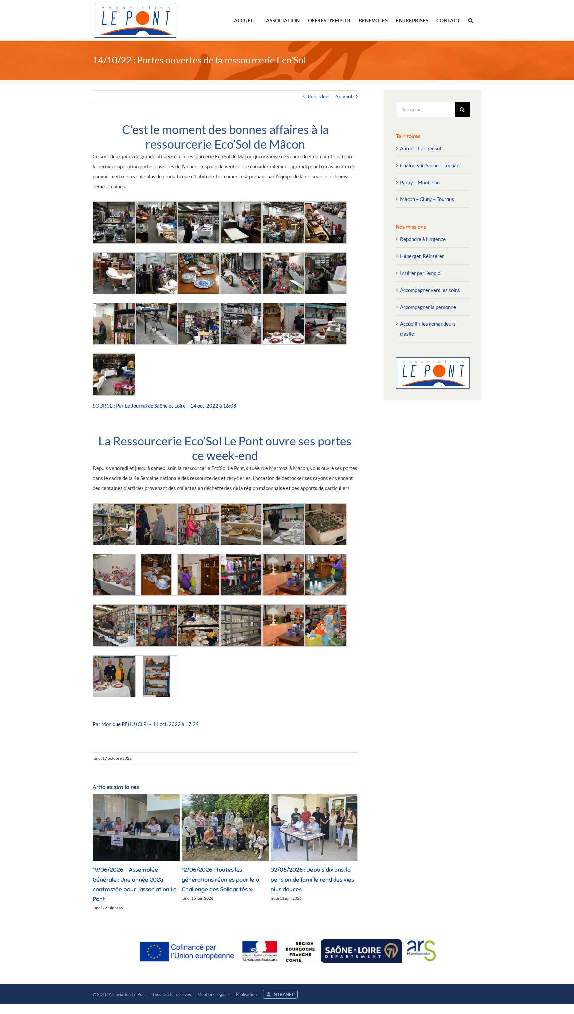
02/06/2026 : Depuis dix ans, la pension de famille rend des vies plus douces (223, 879)
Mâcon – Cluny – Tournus (427, 199)
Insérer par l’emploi (421, 273)
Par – (146, 724)
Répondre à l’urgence (423, 239)
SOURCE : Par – (165, 406)
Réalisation (246, 994)
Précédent (319, 96)
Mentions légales (213, 994)
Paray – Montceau (420, 182)
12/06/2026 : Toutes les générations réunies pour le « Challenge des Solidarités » (132, 879)
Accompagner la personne (428, 307)
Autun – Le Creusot (421, 148)
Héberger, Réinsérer (422, 256)
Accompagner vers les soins (430, 290)
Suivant (344, 96)
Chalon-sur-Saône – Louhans (431, 165)
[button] (470, 20)
